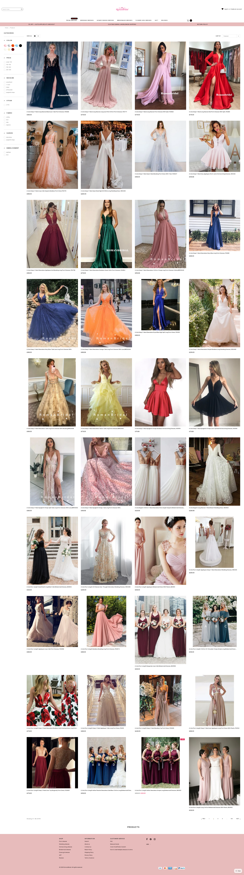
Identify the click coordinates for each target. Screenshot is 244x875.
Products (12, 27)
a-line (7, 104)
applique (8, 152)
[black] (20, 45)
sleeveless (9, 137)
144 (232, 818)
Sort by (218, 36)
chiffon (8, 117)
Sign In (226, 9)
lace (7, 119)
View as (29, 36)
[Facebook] (147, 839)
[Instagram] (155, 839)
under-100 (9, 62)
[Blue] (16, 45)
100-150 (8, 64)
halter (7, 87)
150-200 (8, 67)
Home (6, 27)
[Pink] (5, 45)
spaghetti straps (10, 92)
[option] (41, 24)
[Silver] (9, 45)
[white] (5, 49)
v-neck (8, 84)
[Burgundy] (12, 49)
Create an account (236, 9)
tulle (7, 122)
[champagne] (9, 49)
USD (147, 844)
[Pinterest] (151, 839)
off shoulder (9, 89)
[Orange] (12, 45)
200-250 (8, 69)
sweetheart (9, 82)
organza (8, 125)
